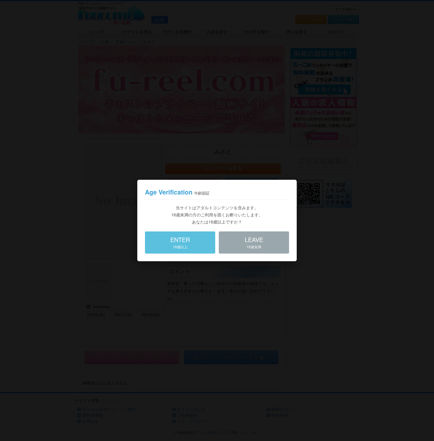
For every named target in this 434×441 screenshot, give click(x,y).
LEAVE (254, 242)
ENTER (180, 242)
